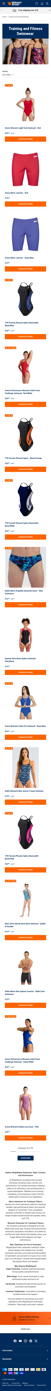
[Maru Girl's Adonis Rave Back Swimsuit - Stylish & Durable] (25, 900)
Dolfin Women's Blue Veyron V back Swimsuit (24, 791)
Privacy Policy (41, 1385)
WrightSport (11, 1379)
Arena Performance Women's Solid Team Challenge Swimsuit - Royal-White (22, 1060)
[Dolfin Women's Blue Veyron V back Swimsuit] (25, 767)
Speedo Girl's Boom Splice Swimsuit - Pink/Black (21, 659)
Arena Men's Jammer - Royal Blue (19, 258)
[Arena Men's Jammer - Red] (25, 169)
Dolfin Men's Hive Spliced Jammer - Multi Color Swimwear (25, 992)
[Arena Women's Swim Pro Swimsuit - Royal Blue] (25, 702)
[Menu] (3, 3)
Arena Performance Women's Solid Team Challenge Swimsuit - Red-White (22, 391)
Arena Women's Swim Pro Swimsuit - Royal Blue (25, 726)
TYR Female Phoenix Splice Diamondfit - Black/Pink (22, 857)
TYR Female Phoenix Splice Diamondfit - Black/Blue (22, 324)
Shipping (25, 1383)
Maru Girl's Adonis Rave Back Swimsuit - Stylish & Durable (25, 925)
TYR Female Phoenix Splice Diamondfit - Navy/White (22, 524)
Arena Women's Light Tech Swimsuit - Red (23, 128)
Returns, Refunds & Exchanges (12, 1385)
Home (4, 17)
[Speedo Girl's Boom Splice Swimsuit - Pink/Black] (25, 635)
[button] (47, 3)
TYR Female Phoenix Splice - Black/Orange (23, 458)
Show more (25, 1158)
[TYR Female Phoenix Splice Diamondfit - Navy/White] (25, 499)
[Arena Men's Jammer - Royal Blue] (25, 234)
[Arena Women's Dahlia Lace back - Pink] (25, 1103)
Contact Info (16, 1383)
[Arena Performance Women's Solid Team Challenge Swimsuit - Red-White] (25, 367)
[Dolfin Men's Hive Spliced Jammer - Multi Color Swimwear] (25, 967)
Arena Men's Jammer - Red (16, 193)
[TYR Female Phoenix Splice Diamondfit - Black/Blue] (25, 299)
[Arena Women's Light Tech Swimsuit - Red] (25, 104)
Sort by (5, 71)
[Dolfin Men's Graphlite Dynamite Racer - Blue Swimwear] (25, 567)
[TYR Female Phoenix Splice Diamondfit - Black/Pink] (25, 832)
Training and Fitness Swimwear (19, 17)
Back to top (25, 1329)
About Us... (5, 1383)
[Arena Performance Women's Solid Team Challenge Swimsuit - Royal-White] (25, 1035)
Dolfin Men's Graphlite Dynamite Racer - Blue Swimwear (24, 592)
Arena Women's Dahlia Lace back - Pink (22, 1127)
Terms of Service (29, 1385)
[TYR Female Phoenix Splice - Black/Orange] (25, 434)
